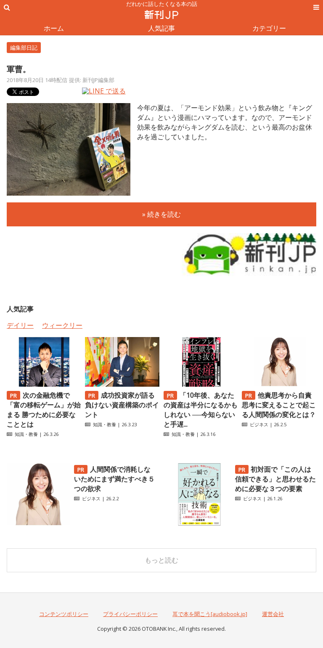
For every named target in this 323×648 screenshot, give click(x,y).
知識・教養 (26, 434)
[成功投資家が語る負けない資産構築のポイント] (122, 384)
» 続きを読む (161, 214)
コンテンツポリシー (63, 614)
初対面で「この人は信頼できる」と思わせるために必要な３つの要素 (275, 479)
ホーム (54, 28)
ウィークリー (62, 325)
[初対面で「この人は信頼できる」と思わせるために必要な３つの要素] (199, 523)
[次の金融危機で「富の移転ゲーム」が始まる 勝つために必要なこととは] (44, 384)
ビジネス (259, 424)
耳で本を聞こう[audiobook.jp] (209, 614)
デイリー (20, 325)
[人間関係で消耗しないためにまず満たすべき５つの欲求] (38, 523)
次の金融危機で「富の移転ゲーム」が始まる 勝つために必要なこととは (44, 409)
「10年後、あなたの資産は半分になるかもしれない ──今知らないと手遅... (201, 409)
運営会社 (273, 614)
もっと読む (161, 560)
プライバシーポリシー (130, 614)
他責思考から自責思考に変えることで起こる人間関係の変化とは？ (279, 404)
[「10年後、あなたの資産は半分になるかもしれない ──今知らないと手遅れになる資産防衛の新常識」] (201, 384)
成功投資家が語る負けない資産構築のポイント (122, 404)
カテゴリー (269, 28)
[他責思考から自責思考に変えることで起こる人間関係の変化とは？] (279, 384)
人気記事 (161, 28)
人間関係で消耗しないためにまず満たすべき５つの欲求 (114, 479)
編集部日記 (23, 47)
